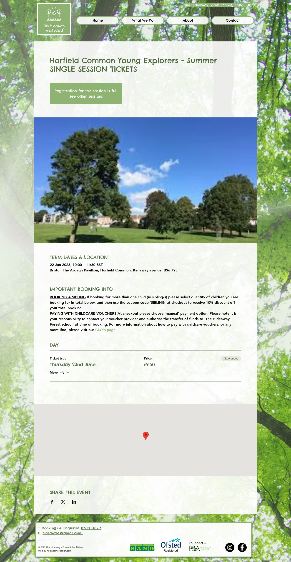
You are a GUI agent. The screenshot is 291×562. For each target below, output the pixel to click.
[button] (142, 20)
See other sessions (86, 96)
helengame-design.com (59, 550)
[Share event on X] (63, 502)
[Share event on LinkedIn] (74, 502)
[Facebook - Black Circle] (242, 547)
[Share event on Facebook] (52, 502)
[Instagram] (229, 547)
